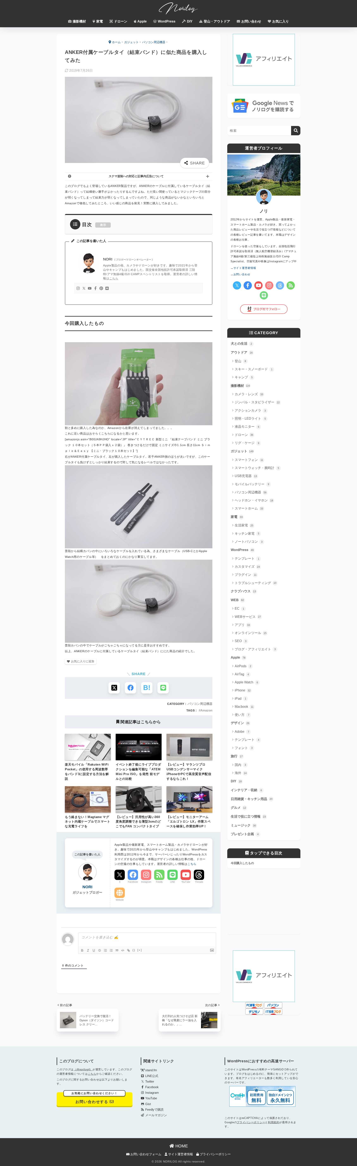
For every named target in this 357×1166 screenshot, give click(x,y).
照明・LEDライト (250, 418)
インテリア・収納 (246, 790)
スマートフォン (249, 460)
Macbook (244, 706)
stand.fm (150, 1070)
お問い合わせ (250, 21)
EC (239, 608)
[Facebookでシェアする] (130, 687)
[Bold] (82, 950)
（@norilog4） (83, 1069)
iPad (240, 698)
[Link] (128, 950)
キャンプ (244, 377)
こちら (113, 278)
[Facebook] (95, 288)
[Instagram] (78, 288)
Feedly (159, 882)
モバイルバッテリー (252, 484)
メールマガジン (155, 1115)
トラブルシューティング (255, 583)
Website (120, 900)
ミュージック (243, 825)
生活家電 (244, 525)
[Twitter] (84, 288)
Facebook (133, 882)
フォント (244, 748)
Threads (199, 882)
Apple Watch (246, 682)
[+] (139, 950)
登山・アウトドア (216, 21)
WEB (237, 600)
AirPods (243, 666)
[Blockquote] (117, 950)
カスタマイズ (247, 566)
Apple (142, 21)
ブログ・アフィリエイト (255, 649)
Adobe (242, 731)
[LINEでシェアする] (163, 687)
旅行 (237, 756)
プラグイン (246, 574)
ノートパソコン (249, 541)
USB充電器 (246, 476)
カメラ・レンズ (249, 394)
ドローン (120, 21)
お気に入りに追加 (82, 661)
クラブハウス (243, 591)
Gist (147, 1104)
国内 (240, 765)
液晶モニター (247, 426)
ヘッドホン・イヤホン (254, 500)
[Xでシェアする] (114, 687)
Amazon (206, 710)
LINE (172, 882)
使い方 (242, 714)
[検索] (295, 130)
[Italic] (88, 950)
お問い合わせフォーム (145, 1154)
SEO (240, 641)
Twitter (149, 1081)
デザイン (240, 723)
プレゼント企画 (245, 834)
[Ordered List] (105, 950)
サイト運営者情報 (180, 1154)
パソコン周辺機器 (200, 703)
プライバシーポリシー (251, 1122)
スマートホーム (249, 508)
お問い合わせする (94, 1098)
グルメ (238, 807)
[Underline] (94, 950)
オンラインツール (251, 633)
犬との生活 (241, 343)
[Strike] (99, 950)
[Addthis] (107, 288)
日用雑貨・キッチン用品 (252, 799)
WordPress (166, 21)
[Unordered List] (111, 950)
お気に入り (280, 21)
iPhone (243, 690)
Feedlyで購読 (154, 1109)
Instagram (146, 882)
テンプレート (247, 558)
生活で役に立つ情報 (248, 816)
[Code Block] (123, 950)
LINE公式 (151, 1076)
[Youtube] (90, 288)
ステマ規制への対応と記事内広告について (136, 176)
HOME (181, 1146)
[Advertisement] (263, 905)
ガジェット (242, 451)
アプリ (242, 625)
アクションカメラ (250, 410)
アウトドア (242, 352)
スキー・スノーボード (254, 369)
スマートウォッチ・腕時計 (257, 468)
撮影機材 (79, 21)
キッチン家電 (247, 533)
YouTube (185, 882)
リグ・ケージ (247, 443)
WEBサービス (248, 617)
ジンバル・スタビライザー (257, 402)
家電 (99, 21)
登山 (240, 361)
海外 (241, 773)
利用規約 (273, 1122)
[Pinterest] (101, 288)
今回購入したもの (242, 863)
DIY (189, 21)
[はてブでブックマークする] (146, 687)
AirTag (242, 674)
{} (133, 950)
